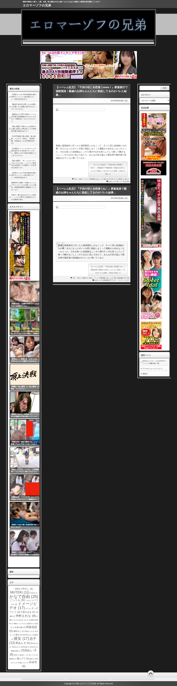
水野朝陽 (92, 179)
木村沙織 (25, 647)
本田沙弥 (34, 647)
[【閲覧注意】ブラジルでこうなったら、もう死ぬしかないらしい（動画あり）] (26, 488)
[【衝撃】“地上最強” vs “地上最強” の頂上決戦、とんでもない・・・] (26, 377)
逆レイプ (120, 181)
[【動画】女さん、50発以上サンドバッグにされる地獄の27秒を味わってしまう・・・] (26, 405)
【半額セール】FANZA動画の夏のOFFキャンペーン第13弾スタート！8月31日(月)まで (23, 97)
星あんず (23, 643)
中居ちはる (27, 612)
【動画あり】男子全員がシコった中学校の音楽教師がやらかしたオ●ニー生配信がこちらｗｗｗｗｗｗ (23, 117)
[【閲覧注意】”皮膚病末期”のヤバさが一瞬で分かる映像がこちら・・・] (26, 294)
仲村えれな (26, 615)
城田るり (18, 631)
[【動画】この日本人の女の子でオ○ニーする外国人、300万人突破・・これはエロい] (26, 543)
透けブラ (23, 658)
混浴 (105, 179)
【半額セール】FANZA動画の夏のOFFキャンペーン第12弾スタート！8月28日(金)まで (23, 175)
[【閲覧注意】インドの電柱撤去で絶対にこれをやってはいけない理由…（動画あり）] (26, 322)
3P (110, 280)
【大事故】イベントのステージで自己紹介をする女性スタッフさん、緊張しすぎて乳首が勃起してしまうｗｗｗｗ (23, 152)
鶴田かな (122, 179)
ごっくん (17, 599)
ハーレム (86, 179)
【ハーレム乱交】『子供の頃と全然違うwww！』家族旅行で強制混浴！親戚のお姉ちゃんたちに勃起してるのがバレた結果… (92, 91)
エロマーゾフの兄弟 (37, 5)
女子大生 (110, 179)
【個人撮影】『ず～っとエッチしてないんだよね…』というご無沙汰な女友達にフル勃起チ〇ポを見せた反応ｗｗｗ (23, 164)
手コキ (116, 179)
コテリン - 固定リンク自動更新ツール (12, 283)
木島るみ (16, 647)
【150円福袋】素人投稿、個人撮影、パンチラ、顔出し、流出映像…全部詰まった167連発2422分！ (23, 139)
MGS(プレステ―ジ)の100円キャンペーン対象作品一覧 (155, 362)
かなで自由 (23, 596)
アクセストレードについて (152, 369)
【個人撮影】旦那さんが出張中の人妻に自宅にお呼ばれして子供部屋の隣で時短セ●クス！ (23, 128)
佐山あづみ (23, 620)
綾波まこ (24, 655)
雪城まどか (23, 662)
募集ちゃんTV (20, 623)
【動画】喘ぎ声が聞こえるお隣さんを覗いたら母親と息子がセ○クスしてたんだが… (23, 106)
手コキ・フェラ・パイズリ (120, 280)
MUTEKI (19, 592)
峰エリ (127, 179)
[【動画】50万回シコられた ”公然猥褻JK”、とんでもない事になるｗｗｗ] (26, 460)
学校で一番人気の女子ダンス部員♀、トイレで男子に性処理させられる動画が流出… (23, 197)
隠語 (32, 659)
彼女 (21, 638)
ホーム (25, 81)
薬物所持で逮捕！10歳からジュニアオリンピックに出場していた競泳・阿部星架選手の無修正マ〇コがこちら (23, 186)
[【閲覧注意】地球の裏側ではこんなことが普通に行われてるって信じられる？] (26, 432)
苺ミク (32, 655)
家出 (18, 635)
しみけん (29, 600)
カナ (28, 608)
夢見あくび (30, 631)
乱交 (124, 181)
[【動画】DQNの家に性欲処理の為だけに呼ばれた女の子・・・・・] (26, 515)
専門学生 (27, 635)
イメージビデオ (23, 606)
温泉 (80, 179)
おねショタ (99, 179)
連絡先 (145, 374)
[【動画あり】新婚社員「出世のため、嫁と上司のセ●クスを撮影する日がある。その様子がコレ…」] (26, 349)
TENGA (33, 593)
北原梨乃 (30, 623)
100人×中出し (24, 588)
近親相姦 (120, 278)
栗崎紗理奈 (16, 651)
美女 (128, 181)
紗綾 (16, 655)
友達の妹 (20, 627)
